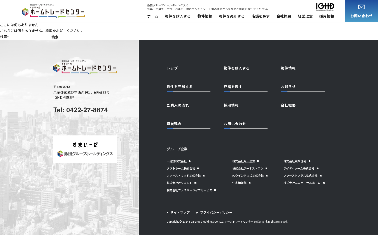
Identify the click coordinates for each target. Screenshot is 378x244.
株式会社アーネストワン (247, 168)
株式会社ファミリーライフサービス (189, 190)
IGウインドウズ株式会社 (248, 176)
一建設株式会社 (177, 161)
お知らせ (288, 86)
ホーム (152, 16)
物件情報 (205, 16)
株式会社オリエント (179, 183)
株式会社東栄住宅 (295, 161)
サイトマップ (180, 212)
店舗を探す (261, 16)
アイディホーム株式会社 (299, 168)
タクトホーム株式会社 (181, 168)
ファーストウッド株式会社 (184, 176)
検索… (5, 36)
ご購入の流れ (178, 105)
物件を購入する (178, 16)
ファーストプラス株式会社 (300, 176)
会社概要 (283, 16)
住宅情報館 (239, 183)
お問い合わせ (235, 123)
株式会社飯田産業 (243, 161)
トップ (172, 68)
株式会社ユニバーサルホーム (302, 183)
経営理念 (305, 16)
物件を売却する (232, 16)
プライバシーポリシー (216, 212)
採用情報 (326, 16)
